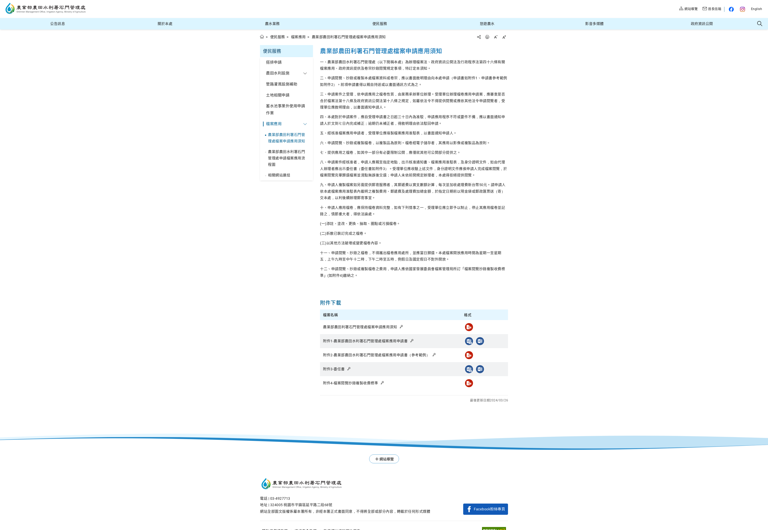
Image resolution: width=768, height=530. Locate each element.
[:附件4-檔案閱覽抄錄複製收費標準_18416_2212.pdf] (469, 383)
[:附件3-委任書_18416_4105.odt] (469, 369)
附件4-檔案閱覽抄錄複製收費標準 (351, 383)
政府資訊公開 (702, 24)
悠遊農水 (487, 24)
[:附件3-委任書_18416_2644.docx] (480, 369)
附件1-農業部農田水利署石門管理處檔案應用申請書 (366, 341)
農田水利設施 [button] (277, 73)
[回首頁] (345, 484)
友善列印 (487, 37)
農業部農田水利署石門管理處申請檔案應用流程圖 (286, 158)
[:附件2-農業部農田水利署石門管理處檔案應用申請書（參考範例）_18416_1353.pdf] (469, 355)
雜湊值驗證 (402, 326)
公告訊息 (57, 24)
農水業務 (272, 24)
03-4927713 (280, 498)
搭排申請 (274, 62)
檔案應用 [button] (274, 124)
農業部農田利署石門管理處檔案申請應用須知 (286, 138)
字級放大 (504, 37)
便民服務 (379, 24)
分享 (479, 37)
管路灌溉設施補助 (281, 84)
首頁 (262, 36)
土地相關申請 (277, 95)
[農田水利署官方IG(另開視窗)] (743, 9)
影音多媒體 (594, 24)
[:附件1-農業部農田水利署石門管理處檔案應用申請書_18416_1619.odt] (469, 341)
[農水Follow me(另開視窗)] (730, 9)
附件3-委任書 (334, 369)
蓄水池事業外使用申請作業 (285, 109)
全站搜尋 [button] (760, 24)
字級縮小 (496, 37)
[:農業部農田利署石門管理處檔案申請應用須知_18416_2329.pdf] (469, 327)
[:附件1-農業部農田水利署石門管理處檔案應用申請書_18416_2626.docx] (480, 341)
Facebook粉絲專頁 (489, 509)
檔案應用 (298, 37)
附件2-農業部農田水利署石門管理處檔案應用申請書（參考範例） (377, 355)
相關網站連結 (279, 175)
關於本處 (165, 24)
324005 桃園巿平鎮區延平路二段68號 (301, 505)
